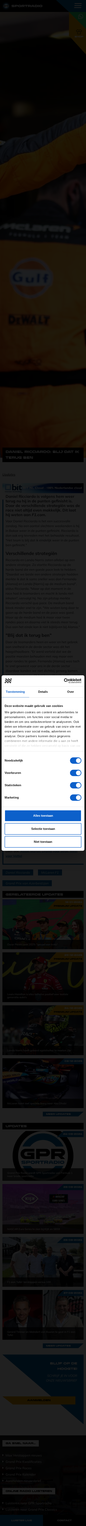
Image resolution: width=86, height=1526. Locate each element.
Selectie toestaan (43, 828)
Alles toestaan (43, 815)
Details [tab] (43, 691)
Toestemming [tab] (15, 691)
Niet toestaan (43, 841)
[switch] (75, 773)
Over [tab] (70, 691)
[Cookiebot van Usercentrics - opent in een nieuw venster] (63, 680)
